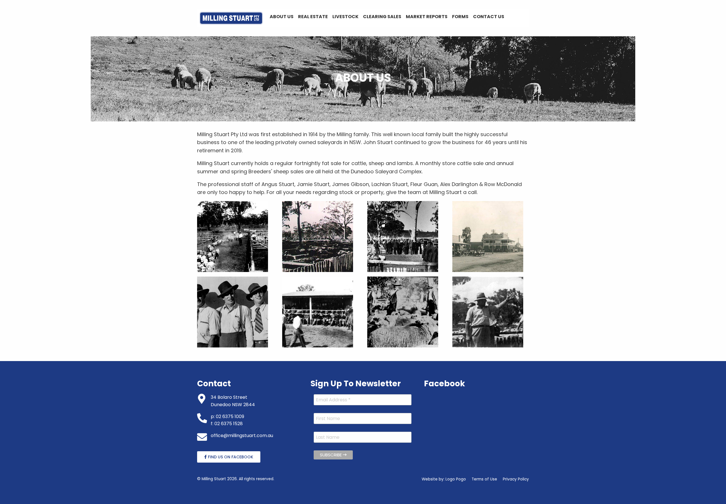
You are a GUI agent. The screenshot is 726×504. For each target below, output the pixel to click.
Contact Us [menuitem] (488, 16)
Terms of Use (484, 479)
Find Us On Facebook (230, 457)
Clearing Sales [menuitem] (382, 16)
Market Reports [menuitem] (427, 16)
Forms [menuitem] (460, 16)
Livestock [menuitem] (345, 16)
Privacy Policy (516, 479)
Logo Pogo (456, 479)
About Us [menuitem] (282, 16)
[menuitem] (231, 18)
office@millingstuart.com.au (242, 435)
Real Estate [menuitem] (313, 16)
